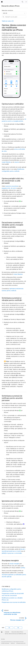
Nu (18, 627)
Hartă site (13, 643)
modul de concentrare (11, 186)
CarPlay (22, 567)
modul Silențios (6, 162)
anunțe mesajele (14, 563)
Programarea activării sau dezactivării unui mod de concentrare (13, 594)
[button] (22, 2)
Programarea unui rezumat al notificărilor (14, 602)
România (3, 639)
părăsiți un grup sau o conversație (12, 553)
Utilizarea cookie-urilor (21, 643)
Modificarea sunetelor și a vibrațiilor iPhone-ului (12, 599)
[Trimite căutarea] (3, 17)
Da (9, 627)
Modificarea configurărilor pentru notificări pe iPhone (11, 590)
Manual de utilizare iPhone (10, 6)
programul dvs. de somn (9, 188)
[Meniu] (26, 2)
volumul (16, 162)
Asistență (7, 631)
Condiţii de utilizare (5, 643)
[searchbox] (14, 17)
